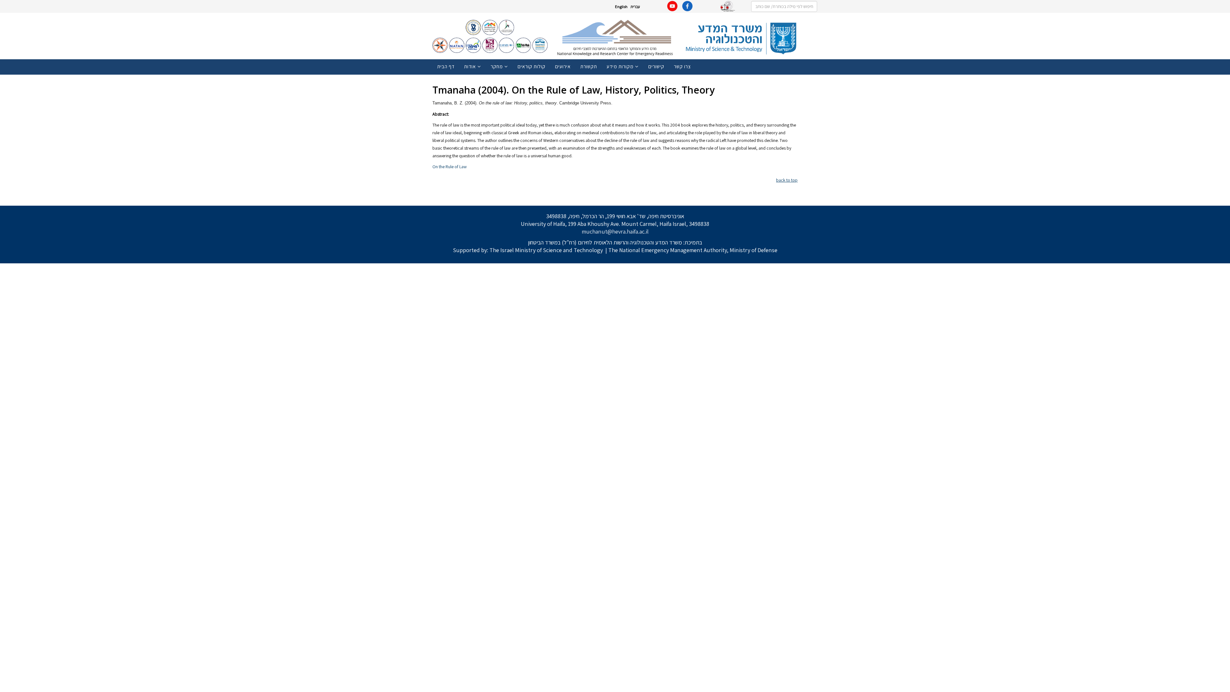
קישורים (656, 66)
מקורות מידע (620, 66)
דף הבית (446, 66)
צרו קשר (682, 66)
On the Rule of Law (449, 166)
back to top (787, 180)
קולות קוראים (531, 66)
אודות (470, 66)
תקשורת (588, 66)
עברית (635, 6)
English (621, 6)
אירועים (563, 66)
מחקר (497, 66)
